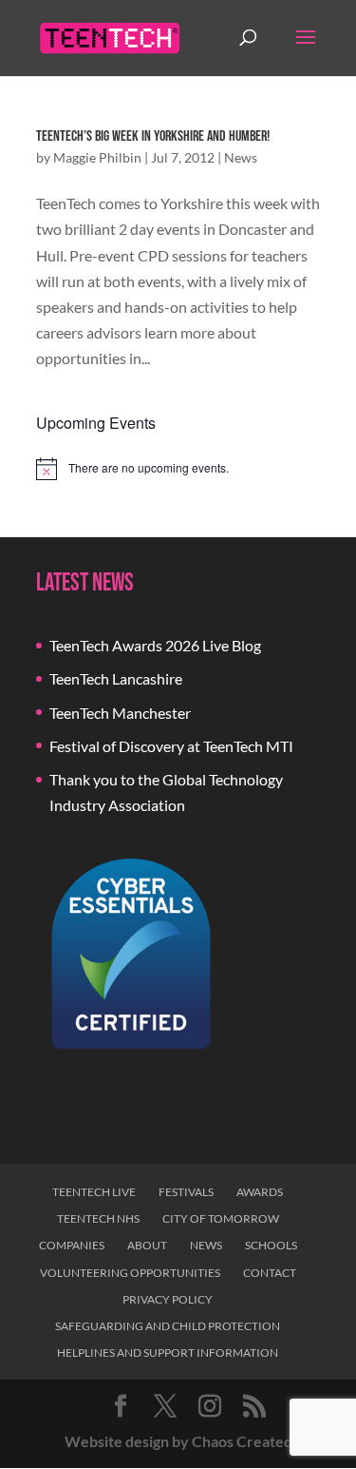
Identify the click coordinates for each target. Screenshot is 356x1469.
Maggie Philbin (97, 157)
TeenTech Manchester (120, 713)
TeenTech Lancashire (115, 678)
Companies (71, 1245)
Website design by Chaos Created (178, 1441)
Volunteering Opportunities (130, 1273)
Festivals (186, 1192)
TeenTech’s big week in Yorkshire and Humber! (153, 136)
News (240, 157)
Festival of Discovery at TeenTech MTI (171, 746)
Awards (259, 1192)
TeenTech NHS (98, 1218)
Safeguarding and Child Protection (167, 1326)
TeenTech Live (94, 1192)
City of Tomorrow (220, 1218)
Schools (271, 1245)
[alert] (178, 468)
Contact (269, 1273)
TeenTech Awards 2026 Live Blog (155, 645)
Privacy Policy (167, 1299)
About (147, 1245)
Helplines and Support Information (167, 1352)
